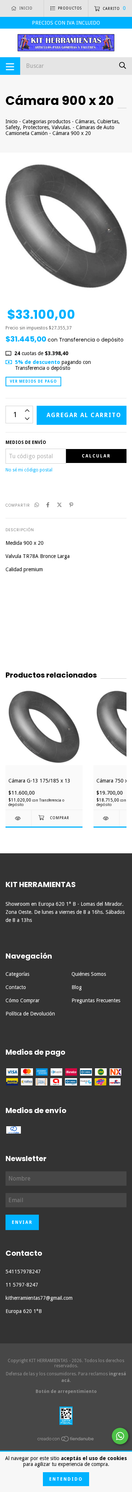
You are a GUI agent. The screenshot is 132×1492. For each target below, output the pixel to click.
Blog (77, 987)
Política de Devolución (30, 1014)
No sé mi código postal (29, 470)
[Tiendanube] (66, 1440)
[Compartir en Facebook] (47, 505)
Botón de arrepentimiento (66, 1391)
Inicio (12, 121)
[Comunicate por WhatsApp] (120, 1436)
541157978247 (23, 1271)
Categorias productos (46, 121)
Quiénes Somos (89, 974)
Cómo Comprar (23, 1000)
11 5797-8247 (22, 1285)
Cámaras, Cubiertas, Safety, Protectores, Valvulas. (63, 124)
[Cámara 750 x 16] (106, 818)
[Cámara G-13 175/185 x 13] (18, 818)
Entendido (66, 1479)
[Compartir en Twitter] (59, 505)
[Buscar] (122, 65)
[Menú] (10, 66)
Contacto (16, 987)
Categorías (17, 974)
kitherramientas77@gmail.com (39, 1298)
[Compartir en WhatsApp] (37, 505)
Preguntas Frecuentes (96, 1000)
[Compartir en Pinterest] (71, 505)
